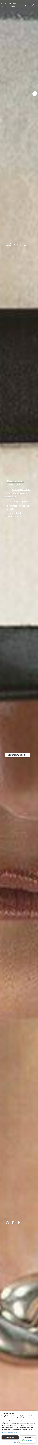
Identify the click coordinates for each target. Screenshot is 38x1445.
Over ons (12, 3)
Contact (13, 6)
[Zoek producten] (35, 93)
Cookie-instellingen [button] (19, 1442)
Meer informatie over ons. (10, 1432)
